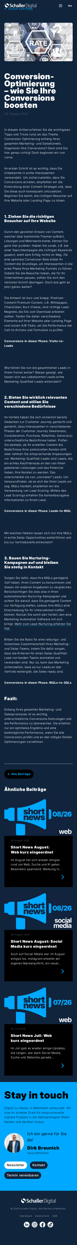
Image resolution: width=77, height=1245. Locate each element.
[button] (70, 6)
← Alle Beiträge (19, 774)
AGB (54, 1216)
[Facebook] (42, 1224)
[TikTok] (50, 1224)
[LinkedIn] (27, 1224)
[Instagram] (34, 1224)
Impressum (26, 1216)
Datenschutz (42, 1216)
